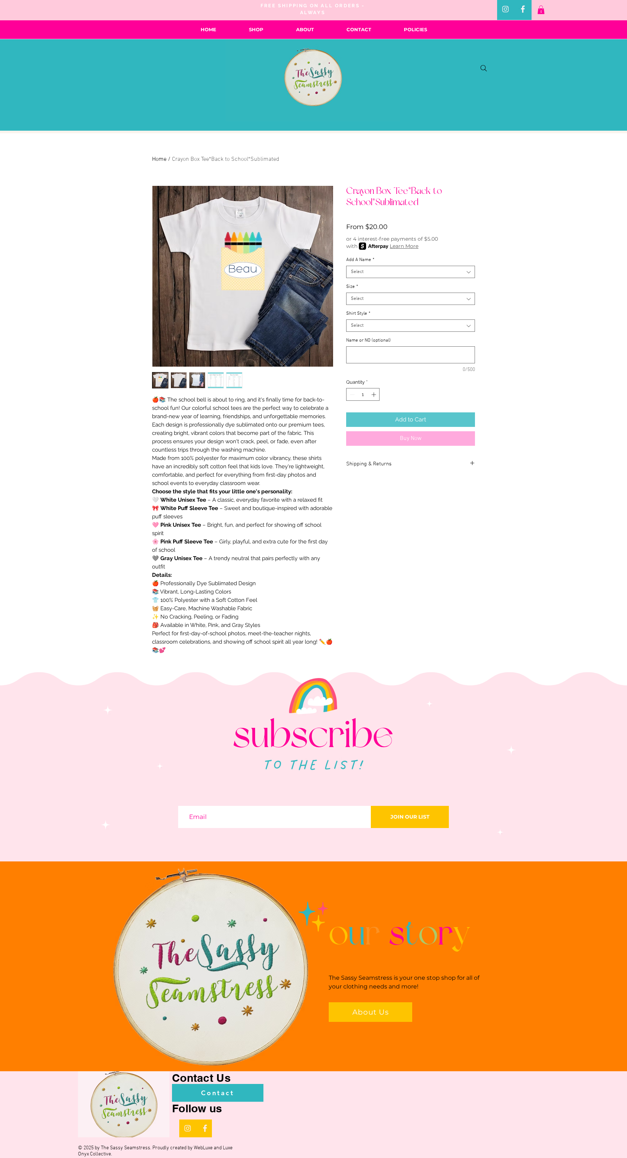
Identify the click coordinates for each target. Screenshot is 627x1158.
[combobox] (410, 272)
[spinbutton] (363, 394)
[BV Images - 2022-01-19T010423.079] (523, 9)
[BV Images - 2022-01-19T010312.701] (505, 9)
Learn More (404, 246)
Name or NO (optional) (368, 340)
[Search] (483, 68)
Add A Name (360, 260)
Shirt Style (358, 314)
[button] (541, 9)
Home (159, 159)
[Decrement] (351, 394)
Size (352, 287)
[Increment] (374, 394)
